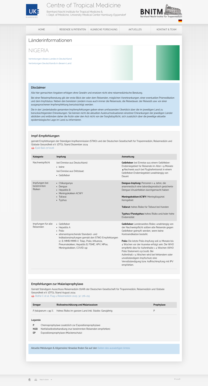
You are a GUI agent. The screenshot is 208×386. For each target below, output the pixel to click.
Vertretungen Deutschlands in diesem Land (49, 63)
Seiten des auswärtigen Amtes (114, 348)
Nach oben (44, 380)
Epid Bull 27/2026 (44, 148)
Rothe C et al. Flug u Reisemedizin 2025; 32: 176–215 (62, 296)
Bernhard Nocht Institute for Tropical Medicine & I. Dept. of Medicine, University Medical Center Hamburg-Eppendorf (86, 13)
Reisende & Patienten (72, 29)
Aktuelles (135, 29)
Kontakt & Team (166, 29)
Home (41, 29)
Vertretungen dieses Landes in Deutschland (50, 59)
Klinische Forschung (104, 29)
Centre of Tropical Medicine (84, 5)
